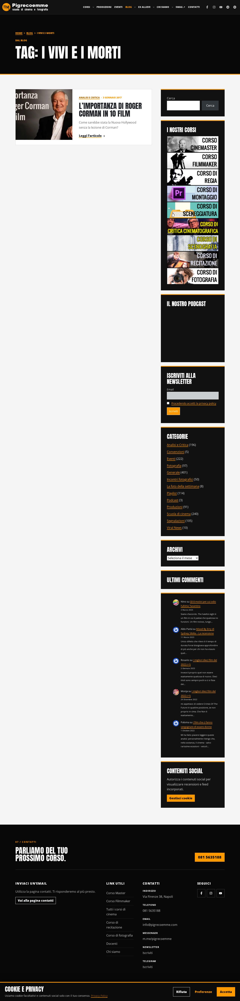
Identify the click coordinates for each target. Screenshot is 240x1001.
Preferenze (203, 992)
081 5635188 (209, 857)
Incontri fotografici (180, 479)
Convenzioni (175, 452)
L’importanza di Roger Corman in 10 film (110, 109)
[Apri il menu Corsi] (93, 7)
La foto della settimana (183, 486)
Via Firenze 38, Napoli (158, 897)
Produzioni (104, 7)
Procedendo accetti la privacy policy (193, 403)
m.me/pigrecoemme (157, 939)
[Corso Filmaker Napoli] (193, 160)
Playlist (172, 493)
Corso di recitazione (114, 924)
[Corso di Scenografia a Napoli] (193, 243)
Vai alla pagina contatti (35, 900)
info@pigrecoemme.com (160, 925)
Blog (128, 7)
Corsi (86, 7)
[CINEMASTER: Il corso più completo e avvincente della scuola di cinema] (193, 144)
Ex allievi (144, 7)
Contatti (194, 7)
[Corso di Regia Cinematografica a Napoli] (193, 177)
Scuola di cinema (179, 514)
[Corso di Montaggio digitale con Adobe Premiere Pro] (193, 193)
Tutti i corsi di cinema (115, 911)
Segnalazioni (176, 521)
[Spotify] (235, 7)
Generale (173, 472)
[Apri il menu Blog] (135, 7)
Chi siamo (163, 7)
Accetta (226, 992)
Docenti (111, 944)
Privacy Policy (99, 995)
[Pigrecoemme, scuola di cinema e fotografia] (25, 7)
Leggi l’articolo (90, 136)
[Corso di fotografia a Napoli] (193, 276)
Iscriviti (148, 953)
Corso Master (115, 893)
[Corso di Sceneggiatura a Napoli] (193, 210)
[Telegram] (228, 7)
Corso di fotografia (119, 935)
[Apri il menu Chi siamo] (172, 7)
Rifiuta (181, 992)
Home (18, 33)
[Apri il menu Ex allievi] (153, 7)
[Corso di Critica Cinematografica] (193, 226)
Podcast (172, 500)
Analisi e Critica (89, 97)
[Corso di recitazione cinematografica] (193, 259)
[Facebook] (207, 7)
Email (170, 389)
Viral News (174, 528)
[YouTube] (221, 7)
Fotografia (174, 466)
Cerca (171, 98)
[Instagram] (214, 7)
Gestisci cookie (180, 798)
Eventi (118, 7)
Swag (180, 7)
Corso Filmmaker (118, 901)
